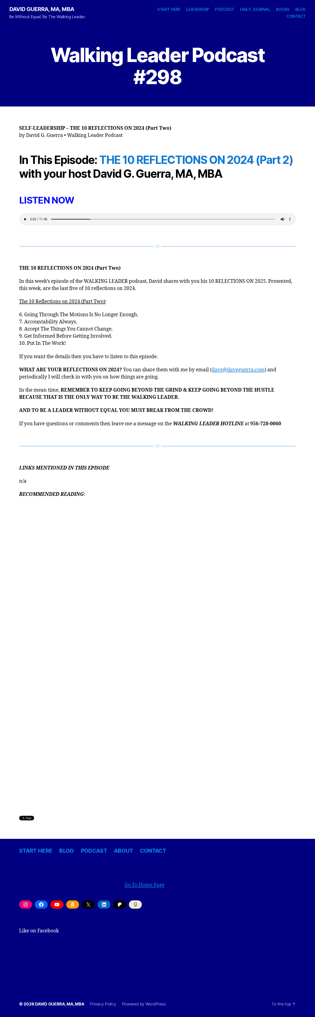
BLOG (300, 9)
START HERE (168, 9)
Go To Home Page (144, 885)
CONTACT (296, 16)
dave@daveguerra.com (238, 370)
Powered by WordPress (144, 1004)
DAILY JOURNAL (255, 9)
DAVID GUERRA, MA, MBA (41, 9)
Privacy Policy (103, 1004)
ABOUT (123, 850)
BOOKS (283, 9)
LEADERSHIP (197, 9)
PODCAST (224, 9)
